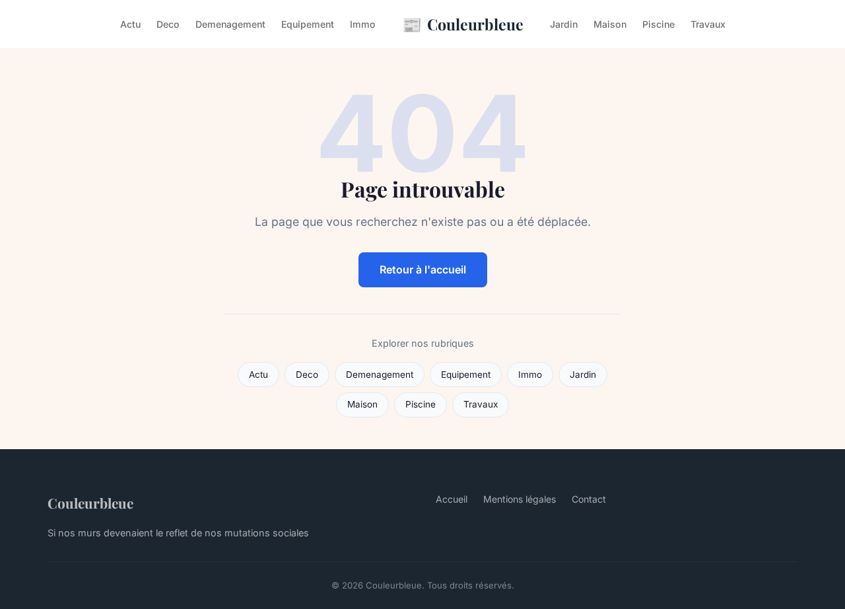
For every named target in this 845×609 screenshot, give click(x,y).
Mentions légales (519, 499)
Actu (130, 24)
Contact (589, 499)
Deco (168, 24)
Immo (363, 24)
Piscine (658, 24)
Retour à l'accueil (423, 269)
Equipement (307, 24)
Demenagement (230, 24)
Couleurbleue (463, 23)
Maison (609, 24)
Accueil (451, 499)
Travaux (708, 24)
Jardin (564, 24)
